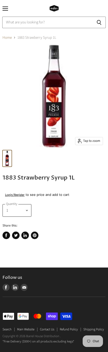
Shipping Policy (93, 329)
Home (7, 37)
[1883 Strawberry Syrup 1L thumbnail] (7, 158)
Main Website (25, 329)
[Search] (99, 22)
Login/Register (15, 195)
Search (7, 329)
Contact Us (47, 329)
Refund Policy (69, 329)
